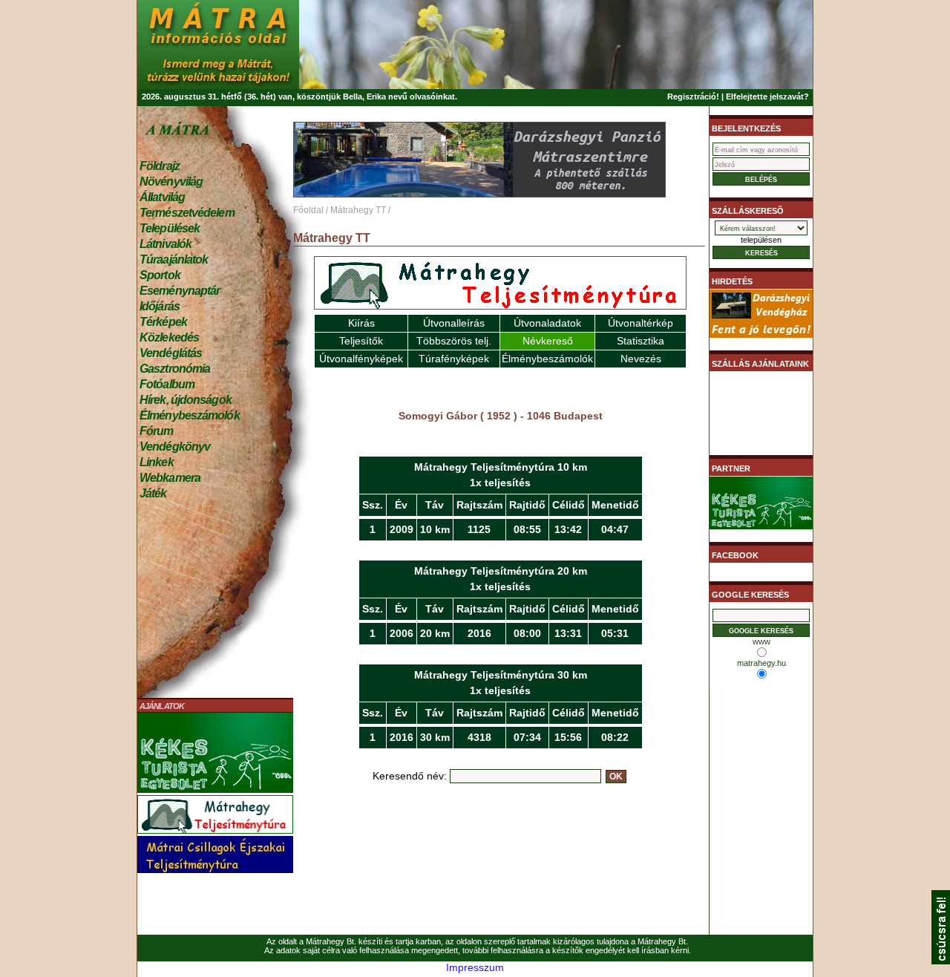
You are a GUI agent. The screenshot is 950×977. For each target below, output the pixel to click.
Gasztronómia (175, 368)
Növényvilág (171, 181)
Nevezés (640, 359)
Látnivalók (165, 244)
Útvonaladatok (547, 323)
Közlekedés (169, 337)
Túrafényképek (454, 359)
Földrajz (160, 166)
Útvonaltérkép (640, 323)
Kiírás (361, 323)
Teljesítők (361, 341)
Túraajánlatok (174, 259)
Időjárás (160, 306)
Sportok (160, 275)
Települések (170, 228)
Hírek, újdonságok (186, 399)
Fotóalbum (167, 384)
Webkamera (170, 477)
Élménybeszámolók (190, 415)
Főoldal (308, 210)
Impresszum (475, 967)
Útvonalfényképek (361, 359)
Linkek (157, 462)
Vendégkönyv (175, 446)
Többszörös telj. (453, 341)
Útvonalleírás (454, 323)
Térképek (163, 322)
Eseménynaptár (180, 290)
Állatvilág (162, 197)
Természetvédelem (187, 212)
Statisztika (640, 341)
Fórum (157, 431)
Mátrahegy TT (358, 210)
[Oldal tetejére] (940, 961)
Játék (153, 493)
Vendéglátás (171, 353)
